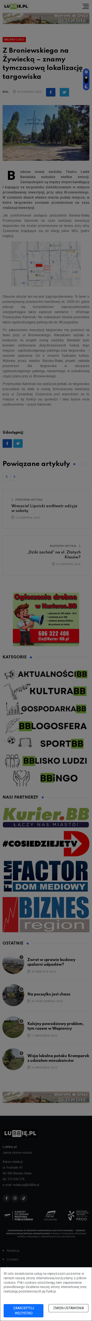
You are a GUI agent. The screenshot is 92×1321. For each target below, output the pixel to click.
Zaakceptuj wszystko (23, 1310)
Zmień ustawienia (68, 1308)
